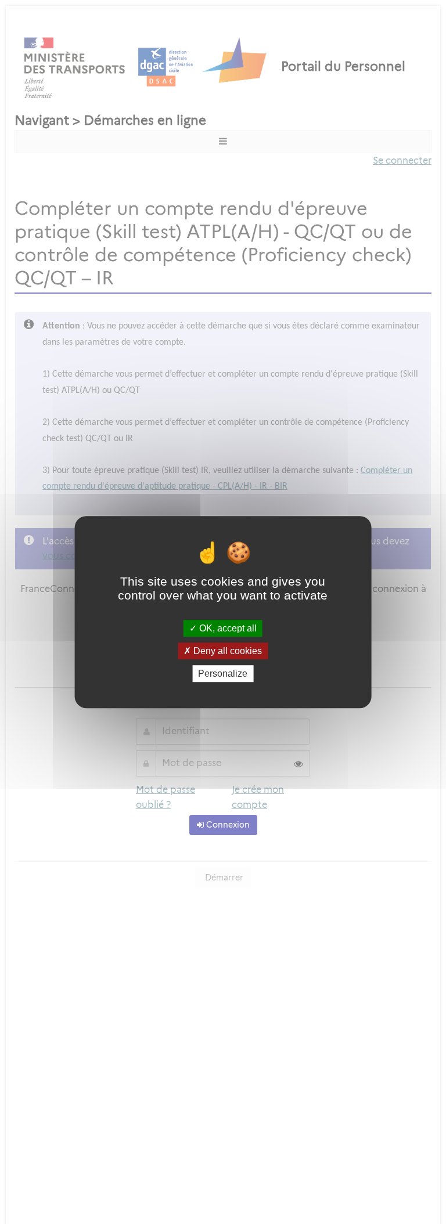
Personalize (222, 673)
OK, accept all (227, 628)
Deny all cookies (226, 651)
